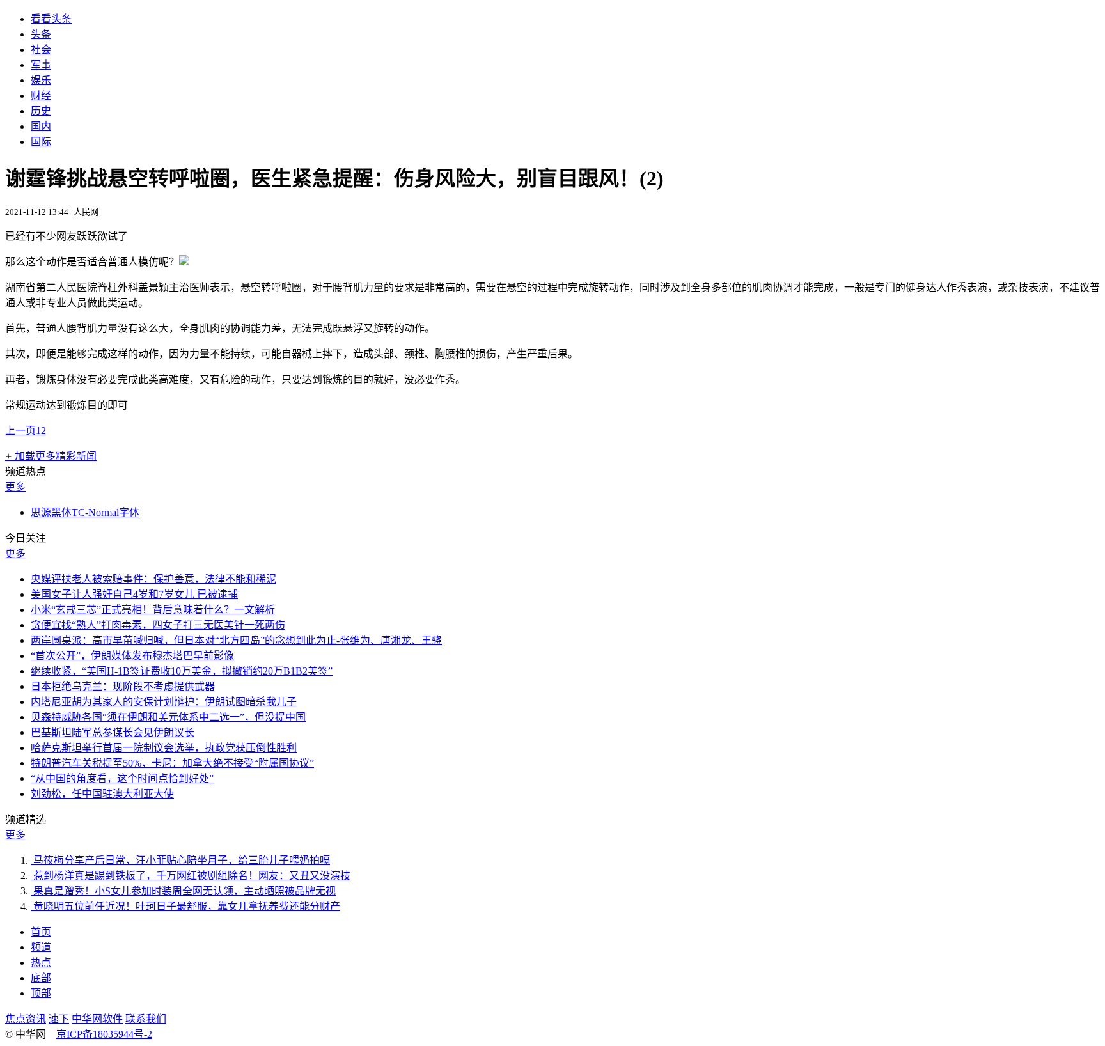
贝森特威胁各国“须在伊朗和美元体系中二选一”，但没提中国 (168, 717)
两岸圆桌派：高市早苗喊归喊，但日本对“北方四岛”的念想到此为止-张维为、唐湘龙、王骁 (236, 640)
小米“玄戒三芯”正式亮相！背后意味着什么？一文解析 (153, 609)
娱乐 (41, 80)
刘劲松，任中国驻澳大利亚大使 (102, 793)
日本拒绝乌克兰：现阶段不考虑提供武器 (123, 686)
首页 (41, 931)
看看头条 (51, 18)
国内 (41, 126)
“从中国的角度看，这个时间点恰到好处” (122, 778)
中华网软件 (97, 1018)
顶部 (41, 993)
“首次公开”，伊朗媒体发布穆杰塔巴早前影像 (132, 655)
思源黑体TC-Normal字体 (85, 512)
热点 (41, 962)
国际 (41, 141)
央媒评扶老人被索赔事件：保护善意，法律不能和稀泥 (153, 579)
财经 (41, 95)
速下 (59, 1018)
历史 (41, 110)
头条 (41, 34)
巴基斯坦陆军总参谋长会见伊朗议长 (112, 732)
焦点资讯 (25, 1018)
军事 (41, 64)
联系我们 (145, 1018)
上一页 (20, 430)
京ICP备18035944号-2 (104, 1034)
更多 (15, 486)
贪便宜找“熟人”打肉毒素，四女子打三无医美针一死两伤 (158, 625)
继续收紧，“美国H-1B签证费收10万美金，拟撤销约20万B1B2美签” (182, 671)
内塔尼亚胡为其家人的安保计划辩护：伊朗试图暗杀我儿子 (164, 701)
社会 (41, 49)
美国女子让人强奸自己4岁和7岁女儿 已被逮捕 (134, 594)
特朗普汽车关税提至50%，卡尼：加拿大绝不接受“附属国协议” (172, 763)
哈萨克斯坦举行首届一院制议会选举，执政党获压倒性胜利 (164, 747)
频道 (41, 947)
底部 (41, 977)
